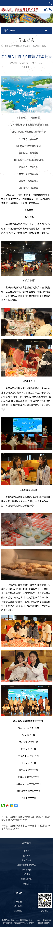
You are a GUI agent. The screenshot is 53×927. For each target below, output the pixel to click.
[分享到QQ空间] (12, 805)
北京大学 (26, 855)
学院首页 (17, 45)
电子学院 (26, 874)
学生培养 (26, 45)
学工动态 (36, 45)
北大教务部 (26, 860)
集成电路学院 (26, 879)
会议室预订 (18, 910)
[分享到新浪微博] (7, 805)
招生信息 (18, 906)
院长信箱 (18, 901)
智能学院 (26, 883)
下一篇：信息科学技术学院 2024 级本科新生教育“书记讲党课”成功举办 (25, 827)
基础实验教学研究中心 (26, 865)
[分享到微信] (3, 805)
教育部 (26, 851)
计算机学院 (26, 869)
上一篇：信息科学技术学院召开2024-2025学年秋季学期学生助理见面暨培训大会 (26, 818)
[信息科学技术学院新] (20, 9)
